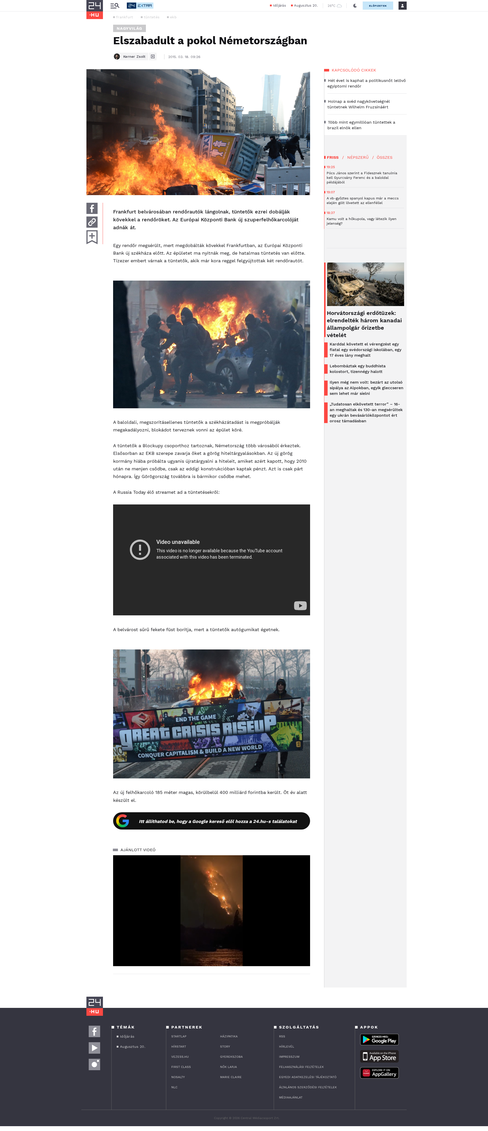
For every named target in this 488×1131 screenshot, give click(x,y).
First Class (181, 1067)
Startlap (178, 1036)
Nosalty (178, 1077)
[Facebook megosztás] (92, 208)
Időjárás (279, 5)
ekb (173, 17)
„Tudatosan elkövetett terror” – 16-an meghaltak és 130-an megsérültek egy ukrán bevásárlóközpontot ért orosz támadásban (366, 412)
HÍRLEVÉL (286, 1046)
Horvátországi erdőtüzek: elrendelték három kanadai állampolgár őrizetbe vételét (364, 324)
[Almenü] (115, 5)
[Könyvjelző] (92, 237)
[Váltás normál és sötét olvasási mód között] (355, 6)
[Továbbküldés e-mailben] (92, 222)
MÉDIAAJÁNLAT (290, 1097)
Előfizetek (378, 5)
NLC (174, 1087)
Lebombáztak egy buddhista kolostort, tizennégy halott (358, 369)
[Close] (302, 947)
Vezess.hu (180, 1056)
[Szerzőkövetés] (153, 56)
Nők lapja (228, 1067)
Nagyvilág (129, 28)
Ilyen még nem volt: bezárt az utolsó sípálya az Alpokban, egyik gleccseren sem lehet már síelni (366, 388)
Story (225, 1046)
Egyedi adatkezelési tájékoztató (308, 1077)
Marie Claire (231, 1077)
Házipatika (229, 1036)
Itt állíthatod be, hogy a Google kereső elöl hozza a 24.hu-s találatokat (218, 821)
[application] (211, 910)
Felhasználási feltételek (301, 1067)
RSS (282, 1036)
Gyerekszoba (231, 1056)
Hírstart (178, 1046)
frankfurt (124, 17)
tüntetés (151, 17)
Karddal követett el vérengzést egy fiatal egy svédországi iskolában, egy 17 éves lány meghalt (365, 350)
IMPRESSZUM (289, 1056)
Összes (384, 157)
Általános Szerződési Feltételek (308, 1087)
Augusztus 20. (306, 5)
